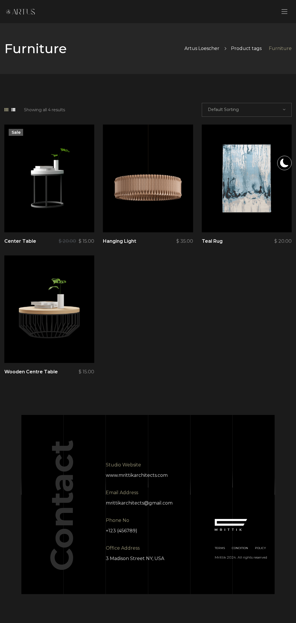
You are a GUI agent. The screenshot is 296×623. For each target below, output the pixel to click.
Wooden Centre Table (31, 371)
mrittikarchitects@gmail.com (139, 503)
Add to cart (83, 218)
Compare (51, 218)
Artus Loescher (201, 48)
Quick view (35, 218)
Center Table (20, 241)
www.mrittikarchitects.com (137, 475)
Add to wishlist (67, 218)
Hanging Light (119, 241)
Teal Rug (212, 241)
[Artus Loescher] (20, 12)
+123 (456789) (121, 530)
